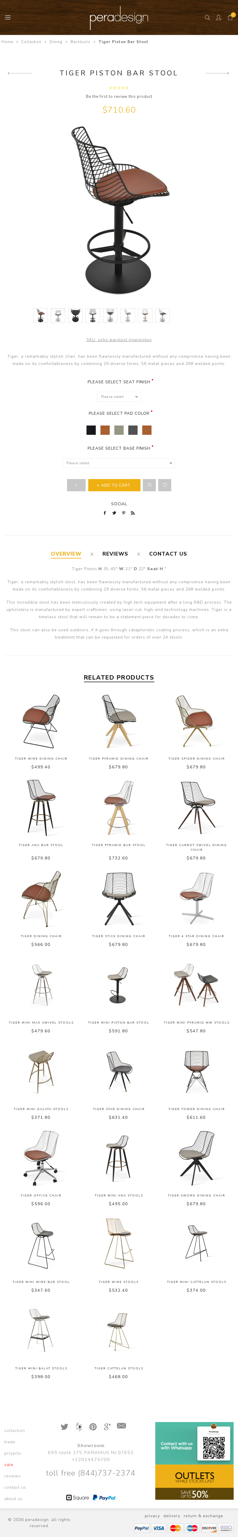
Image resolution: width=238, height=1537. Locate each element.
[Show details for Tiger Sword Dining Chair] (196, 1158)
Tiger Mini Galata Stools (41, 1109)
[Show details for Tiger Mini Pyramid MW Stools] (196, 985)
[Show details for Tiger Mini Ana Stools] (119, 1158)
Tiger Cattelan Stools (119, 1368)
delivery (171, 1516)
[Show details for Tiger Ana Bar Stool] (41, 808)
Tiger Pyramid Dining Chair (119, 759)
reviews (12, 1476)
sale (8, 1464)
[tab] (66, 554)
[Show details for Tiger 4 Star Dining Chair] (196, 899)
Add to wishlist (164, 485)
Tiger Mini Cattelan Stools (196, 1282)
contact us (15, 1487)
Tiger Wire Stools (119, 1282)
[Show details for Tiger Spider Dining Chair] (196, 721)
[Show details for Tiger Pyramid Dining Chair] (119, 721)
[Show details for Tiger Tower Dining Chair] (196, 1072)
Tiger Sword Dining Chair (196, 1196)
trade (9, 1442)
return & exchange (203, 1516)
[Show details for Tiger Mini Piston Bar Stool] (119, 985)
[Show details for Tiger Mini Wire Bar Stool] (41, 1245)
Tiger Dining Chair (41, 936)
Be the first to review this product (119, 96)
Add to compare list (149, 485)
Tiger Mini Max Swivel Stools (41, 1023)
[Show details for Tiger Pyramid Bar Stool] (119, 808)
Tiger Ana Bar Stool (41, 845)
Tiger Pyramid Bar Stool (119, 845)
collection (14, 1430)
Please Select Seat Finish (119, 382)
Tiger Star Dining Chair (119, 1109)
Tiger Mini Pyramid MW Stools (197, 1023)
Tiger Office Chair (41, 1196)
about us (13, 1498)
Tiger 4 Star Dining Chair (196, 936)
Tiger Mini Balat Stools (41, 1368)
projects (12, 1453)
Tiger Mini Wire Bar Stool (41, 1282)
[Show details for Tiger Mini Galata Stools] (41, 1072)
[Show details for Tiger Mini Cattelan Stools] (196, 1245)
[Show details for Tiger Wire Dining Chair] (41, 721)
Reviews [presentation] (115, 553)
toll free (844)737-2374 (91, 1473)
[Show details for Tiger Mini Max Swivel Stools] (41, 985)
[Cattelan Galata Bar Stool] (218, 73)
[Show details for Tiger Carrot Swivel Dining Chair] (196, 808)
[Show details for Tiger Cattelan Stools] (119, 1331)
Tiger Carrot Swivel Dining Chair (196, 847)
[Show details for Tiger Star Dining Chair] (119, 1072)
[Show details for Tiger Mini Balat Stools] (41, 1331)
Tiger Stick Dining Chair (118, 936)
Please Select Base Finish (119, 448)
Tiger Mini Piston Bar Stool (118, 1023)
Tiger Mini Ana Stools (119, 1196)
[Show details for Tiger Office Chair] (41, 1158)
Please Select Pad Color (119, 413)
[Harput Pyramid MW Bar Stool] (20, 73)
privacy (152, 1516)
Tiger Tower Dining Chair (197, 1109)
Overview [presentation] (66, 553)
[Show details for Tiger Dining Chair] (41, 899)
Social (119, 504)
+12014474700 (91, 1459)
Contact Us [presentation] (168, 553)
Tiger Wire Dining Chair (41, 759)
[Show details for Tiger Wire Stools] (119, 1245)
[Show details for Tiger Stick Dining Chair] (119, 899)
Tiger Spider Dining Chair (197, 759)
